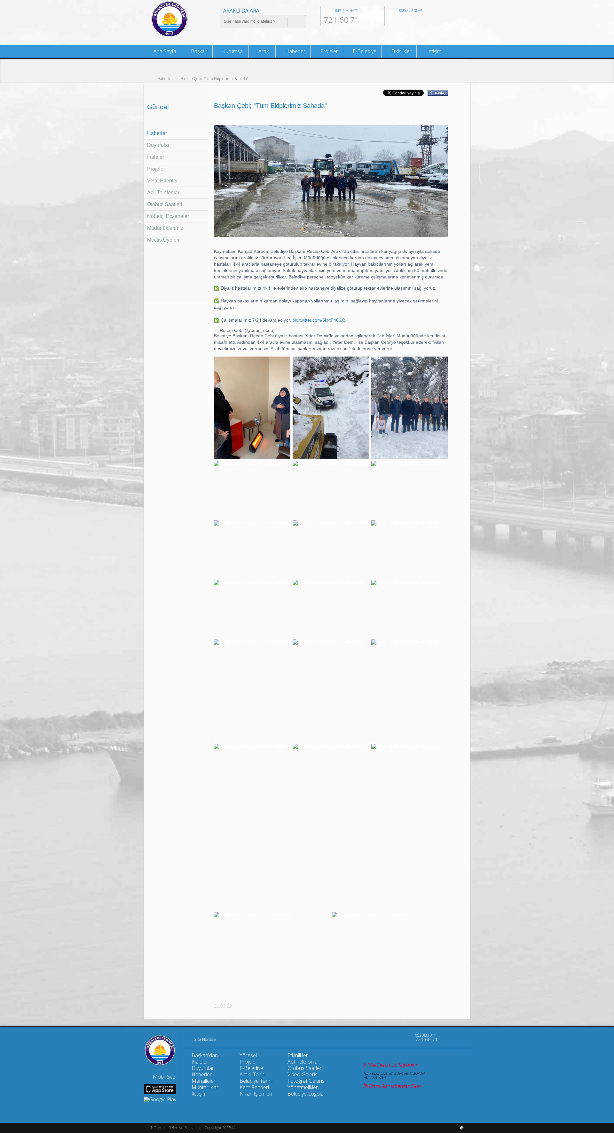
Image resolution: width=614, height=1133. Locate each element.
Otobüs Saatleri (164, 204)
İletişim (433, 51)
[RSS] (404, 1037)
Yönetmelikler (302, 1087)
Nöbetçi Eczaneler (168, 216)
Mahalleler (204, 1080)
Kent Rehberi (254, 1087)
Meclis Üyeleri (163, 240)
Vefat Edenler (162, 180)
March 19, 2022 (292, 330)
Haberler (165, 78)
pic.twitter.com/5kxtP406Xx (319, 320)
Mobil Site (164, 1076)
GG (424, 21)
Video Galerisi (303, 1074)
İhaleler (155, 157)
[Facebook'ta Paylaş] (437, 93)
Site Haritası (205, 1039)
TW (403, 21)
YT (414, 21)
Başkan (199, 51)
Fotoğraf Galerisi (306, 1080)
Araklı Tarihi (252, 1074)
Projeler (156, 169)
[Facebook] (377, 1037)
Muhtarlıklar (205, 1087)
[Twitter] (391, 1037)
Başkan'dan (205, 1055)
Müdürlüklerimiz (165, 228)
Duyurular (158, 145)
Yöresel (248, 1055)
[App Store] (160, 1089)
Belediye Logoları (307, 1093)
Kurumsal (232, 51)
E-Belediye (363, 51)
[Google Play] (160, 1099)
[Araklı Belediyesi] (169, 36)
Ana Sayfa (164, 51)
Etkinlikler (401, 51)
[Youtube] (364, 1037)
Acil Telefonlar (163, 192)
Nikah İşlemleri (256, 1093)
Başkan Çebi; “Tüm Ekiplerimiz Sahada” (214, 78)
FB (393, 21)
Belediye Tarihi (256, 1080)
